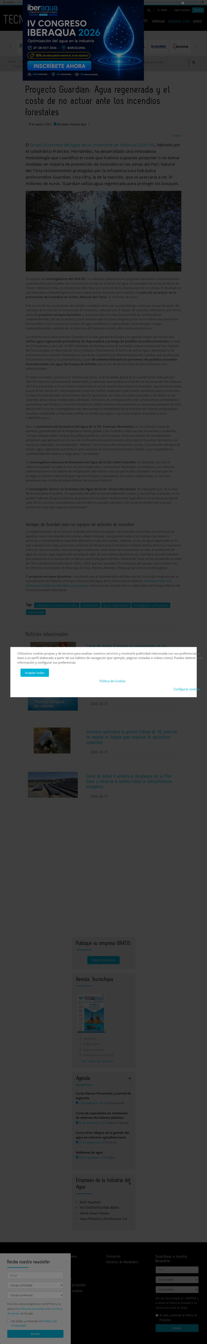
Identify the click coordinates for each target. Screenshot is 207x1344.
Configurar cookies (187, 689)
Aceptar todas (34, 673)
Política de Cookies (112, 681)
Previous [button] (10, 47)
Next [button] (196, 47)
